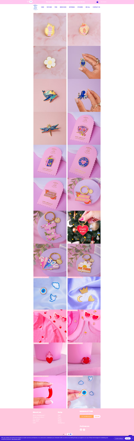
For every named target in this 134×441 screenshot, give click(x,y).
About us (37, 412)
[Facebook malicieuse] (81, 430)
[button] (97, 2)
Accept (127, 438)
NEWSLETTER (86, 411)
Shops (59, 421)
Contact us (61, 423)
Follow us (84, 426)
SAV (59, 415)
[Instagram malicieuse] (84, 430)
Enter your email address (86, 413)
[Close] (132, 438)
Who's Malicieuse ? (39, 415)
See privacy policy (16, 439)
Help (60, 412)
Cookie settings (119, 438)
